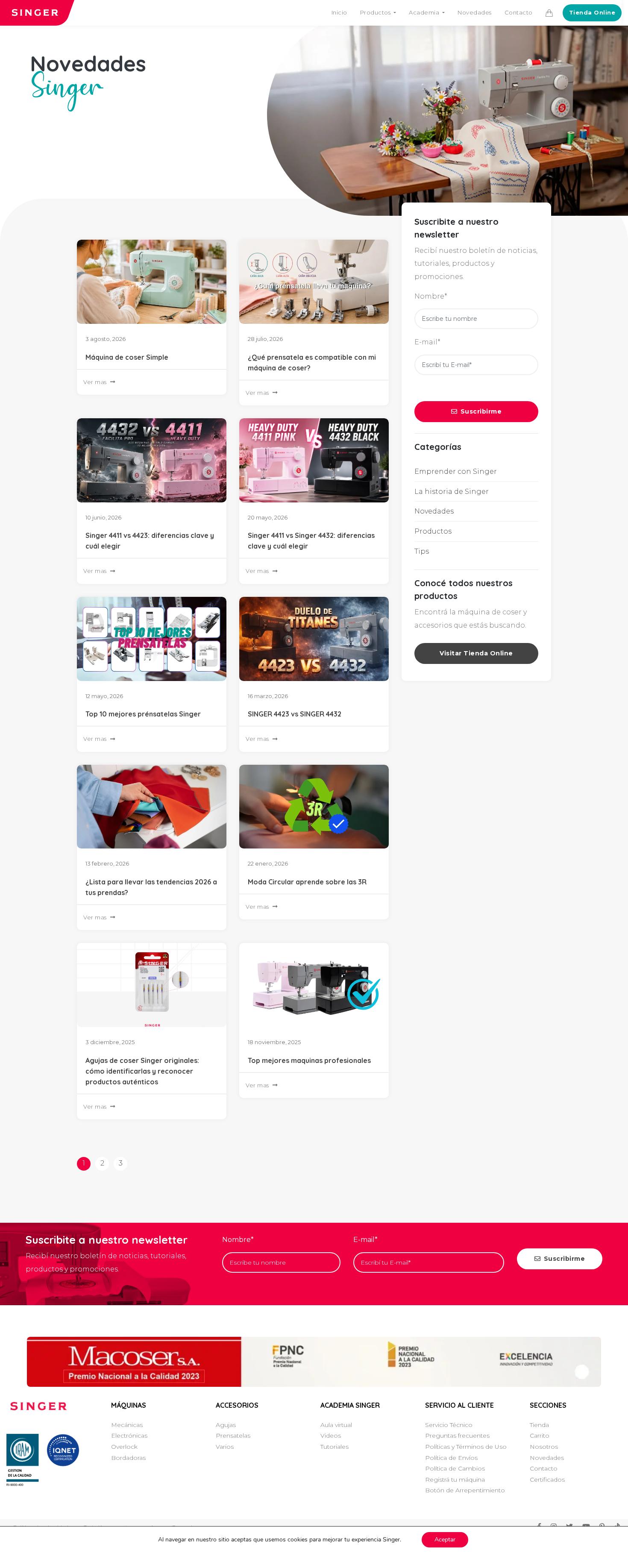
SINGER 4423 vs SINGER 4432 (294, 714)
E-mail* (427, 342)
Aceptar (444, 1539)
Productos (433, 531)
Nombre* (430, 296)
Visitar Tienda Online (476, 653)
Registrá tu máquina (455, 1479)
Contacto (519, 12)
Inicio (339, 12)
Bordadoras (128, 1458)
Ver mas (95, 382)
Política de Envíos (451, 1458)
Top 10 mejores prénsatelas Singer (143, 714)
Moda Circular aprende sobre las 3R (307, 882)
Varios (225, 1446)
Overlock (124, 1446)
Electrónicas (129, 1435)
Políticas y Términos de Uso (466, 1446)
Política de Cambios (455, 1468)
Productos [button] (376, 12)
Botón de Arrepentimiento (465, 1490)
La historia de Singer (451, 491)
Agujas (226, 1425)
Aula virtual (336, 1425)
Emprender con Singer (455, 471)
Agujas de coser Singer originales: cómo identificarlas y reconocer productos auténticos (142, 1071)
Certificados (547, 1479)
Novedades (475, 12)
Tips (421, 551)
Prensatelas (233, 1435)
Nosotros (544, 1446)
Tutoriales (334, 1446)
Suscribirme (481, 411)
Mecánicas (127, 1425)
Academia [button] (425, 12)
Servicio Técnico (448, 1425)
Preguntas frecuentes (457, 1435)
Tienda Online (592, 12)
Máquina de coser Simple (126, 357)
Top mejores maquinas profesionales (309, 1060)
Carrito (539, 1435)
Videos (330, 1435)
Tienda (539, 1425)
